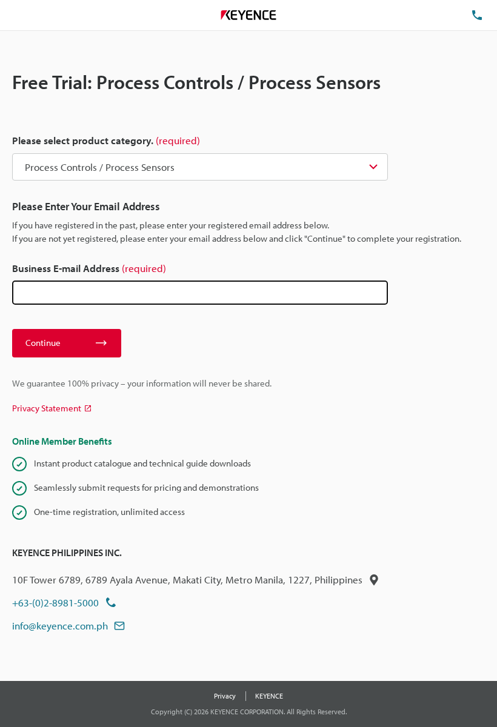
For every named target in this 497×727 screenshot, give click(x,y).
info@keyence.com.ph (60, 625)
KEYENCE (269, 695)
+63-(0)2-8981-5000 (55, 602)
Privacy (225, 695)
